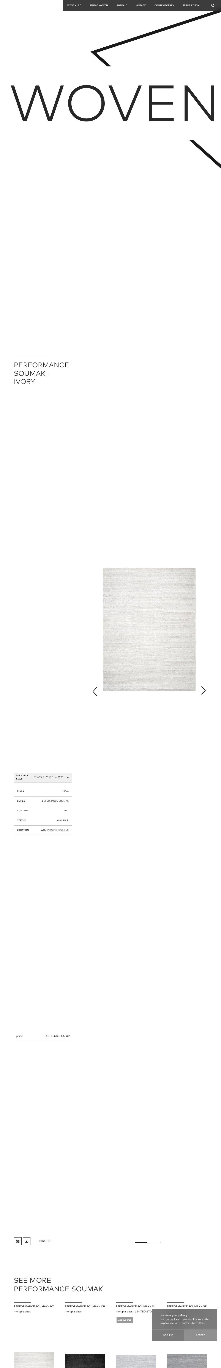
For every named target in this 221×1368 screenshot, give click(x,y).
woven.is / (74, 6)
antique (122, 6)
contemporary (164, 6)
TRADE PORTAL (191, 6)
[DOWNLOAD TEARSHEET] (26, 1241)
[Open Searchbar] (213, 5)
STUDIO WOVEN (98, 6)
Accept (200, 1335)
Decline (168, 1335)
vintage (141, 6)
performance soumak (54, 801)
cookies (174, 1319)
